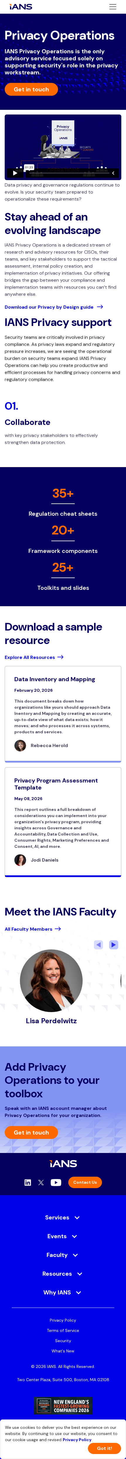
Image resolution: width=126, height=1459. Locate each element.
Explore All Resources (30, 657)
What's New (63, 1351)
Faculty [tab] (57, 1254)
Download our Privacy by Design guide (50, 307)
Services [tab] (57, 1217)
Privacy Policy (63, 1320)
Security (63, 1340)
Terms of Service (63, 1330)
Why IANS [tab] (57, 1292)
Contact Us (85, 1182)
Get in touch (31, 89)
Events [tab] (57, 1236)
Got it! (104, 1448)
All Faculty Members (28, 929)
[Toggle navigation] (112, 6)
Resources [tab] (57, 1273)
